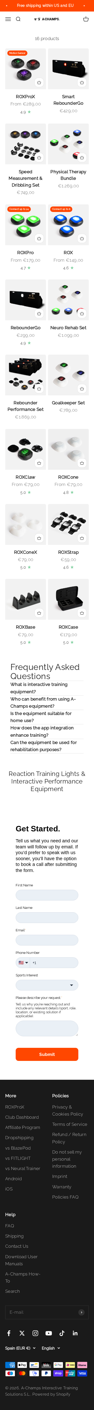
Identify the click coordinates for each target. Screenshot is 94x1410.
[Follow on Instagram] (35, 1333)
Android (13, 1178)
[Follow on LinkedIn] (75, 1333)
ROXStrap (68, 552)
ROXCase (68, 627)
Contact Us (16, 1246)
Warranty (62, 1186)
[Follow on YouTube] (48, 1333)
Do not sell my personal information (67, 1159)
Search (12, 1291)
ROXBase (25, 627)
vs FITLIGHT (18, 1158)
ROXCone (68, 477)
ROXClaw (25, 477)
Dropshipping (19, 1137)
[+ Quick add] (39, 82)
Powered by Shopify (51, 1394)
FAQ (9, 1225)
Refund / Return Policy (69, 1138)
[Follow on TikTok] (62, 1333)
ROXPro (25, 252)
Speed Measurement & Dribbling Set (25, 178)
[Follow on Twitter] (22, 1333)
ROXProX (25, 96)
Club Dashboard (22, 1117)
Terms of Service (69, 1124)
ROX (68, 252)
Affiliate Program (22, 1127)
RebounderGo (25, 327)
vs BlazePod (18, 1148)
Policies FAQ (65, 1197)
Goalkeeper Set (68, 402)
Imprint (59, 1176)
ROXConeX (25, 552)
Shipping (14, 1236)
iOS (9, 1188)
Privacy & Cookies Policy (67, 1110)
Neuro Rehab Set (68, 327)
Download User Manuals (21, 1260)
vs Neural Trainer (22, 1168)
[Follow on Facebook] (8, 1333)
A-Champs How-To (22, 1277)
